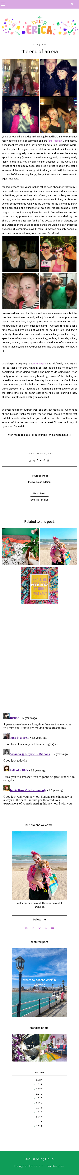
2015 (39, 1112)
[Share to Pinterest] (44, 461)
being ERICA (45, 1159)
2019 (39, 1093)
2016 (39, 1107)
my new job (39, 363)
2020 (39, 1089)
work (50, 453)
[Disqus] (39, 660)
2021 (39, 1084)
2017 (39, 1103)
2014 (39, 1117)
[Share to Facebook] (37, 461)
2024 (39, 1080)
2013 (39, 1121)
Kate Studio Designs (49, 1166)
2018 (39, 1098)
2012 (39, 1126)
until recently (56, 140)
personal (41, 453)
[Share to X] (41, 461)
